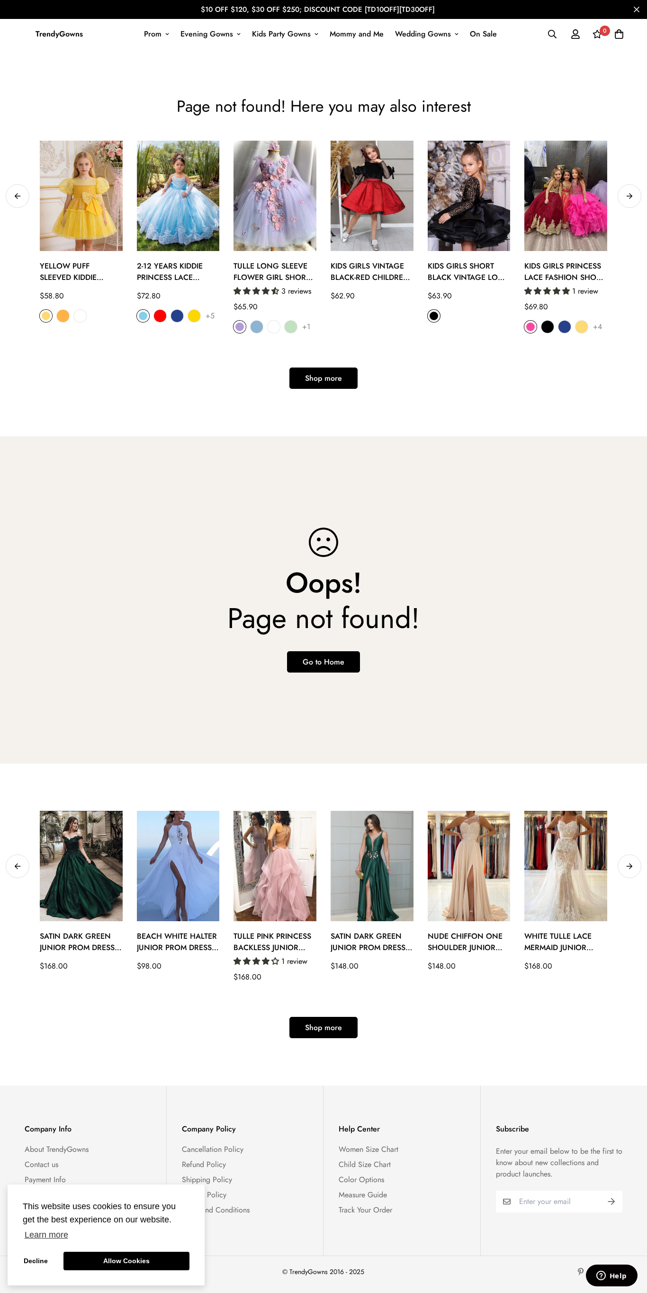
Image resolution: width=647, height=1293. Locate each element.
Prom (153, 33)
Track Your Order (365, 1209)
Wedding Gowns (423, 33)
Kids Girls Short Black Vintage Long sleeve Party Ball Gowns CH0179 (469, 271)
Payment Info (45, 1179)
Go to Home (323, 661)
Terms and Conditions (216, 1209)
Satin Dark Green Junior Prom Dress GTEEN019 (77, 942)
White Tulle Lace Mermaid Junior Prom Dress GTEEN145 (558, 942)
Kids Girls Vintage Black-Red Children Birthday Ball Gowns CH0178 (370, 271)
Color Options (361, 1179)
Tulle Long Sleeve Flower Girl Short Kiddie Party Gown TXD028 (272, 271)
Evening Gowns (206, 33)
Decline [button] (36, 1261)
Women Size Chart (368, 1149)
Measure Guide (363, 1194)
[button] (257, 291)
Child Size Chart (365, 1164)
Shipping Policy (207, 1179)
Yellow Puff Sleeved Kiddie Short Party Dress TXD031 (77, 271)
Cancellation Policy (212, 1149)
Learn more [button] (46, 1234)
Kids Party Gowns (281, 33)
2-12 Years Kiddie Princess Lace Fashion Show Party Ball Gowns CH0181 (174, 271)
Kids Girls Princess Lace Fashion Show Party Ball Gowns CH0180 (564, 271)
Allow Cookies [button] (126, 1261)
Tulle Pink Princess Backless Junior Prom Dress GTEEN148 (272, 942)
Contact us (41, 1164)
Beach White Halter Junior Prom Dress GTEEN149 (177, 942)
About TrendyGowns (57, 1149)
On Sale (483, 33)
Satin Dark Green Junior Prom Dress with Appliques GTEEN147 (368, 942)
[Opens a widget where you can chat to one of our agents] (611, 1276)
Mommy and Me (357, 33)
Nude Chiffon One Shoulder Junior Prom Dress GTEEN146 (465, 942)
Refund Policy (204, 1164)
